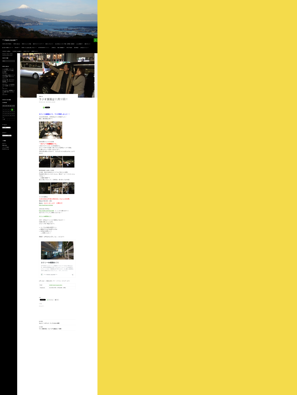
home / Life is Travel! (6, 43)
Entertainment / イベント (43, 47)
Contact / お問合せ (6, 51)
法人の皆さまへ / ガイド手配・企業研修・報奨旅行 (64, 43)
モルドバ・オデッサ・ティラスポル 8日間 (49, 322)
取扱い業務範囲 (60, 47)
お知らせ (41, 96)
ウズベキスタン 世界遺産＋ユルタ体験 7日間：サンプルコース (8, 92)
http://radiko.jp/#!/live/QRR (46, 210)
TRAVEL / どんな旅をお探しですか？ (28, 47)
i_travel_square (51, 102)
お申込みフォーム (83, 47)
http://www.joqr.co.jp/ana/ (46, 205)
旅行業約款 (76, 47)
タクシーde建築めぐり (45, 216)
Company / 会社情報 (16, 51)
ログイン (4, 143)
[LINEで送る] (44, 107)
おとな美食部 (79, 43)
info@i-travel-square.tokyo (55, 285)
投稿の (4, 145)
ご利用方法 (53, 47)
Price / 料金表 (69, 47)
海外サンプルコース (49, 43)
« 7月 (4, 119)
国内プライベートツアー (37, 43)
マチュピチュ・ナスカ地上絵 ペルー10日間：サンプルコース (8, 86)
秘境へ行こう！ (88, 43)
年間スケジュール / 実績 (26, 43)
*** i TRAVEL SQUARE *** (9, 40)
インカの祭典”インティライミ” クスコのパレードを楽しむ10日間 (8, 70)
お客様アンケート (34, 51)
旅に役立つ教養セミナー (7, 47)
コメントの (5, 147)
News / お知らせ (16, 43)
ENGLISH (16, 47)
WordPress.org (5, 149)
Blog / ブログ (26, 51)
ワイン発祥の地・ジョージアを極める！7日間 (50, 327)
